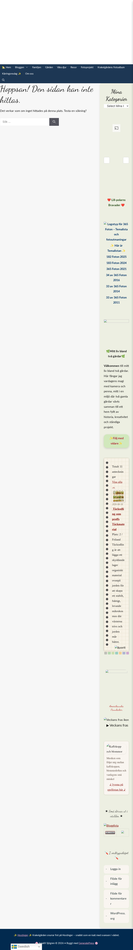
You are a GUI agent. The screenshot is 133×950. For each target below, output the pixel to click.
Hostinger (23, 935)
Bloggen (19, 67)
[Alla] (105, 653)
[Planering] (123, 653)
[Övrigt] (127, 653)
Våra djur (61, 67)
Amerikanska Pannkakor (116, 708)
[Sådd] (109, 653)
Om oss (29, 74)
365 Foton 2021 (116, 269)
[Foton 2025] (116, 232)
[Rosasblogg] (116, 826)
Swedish (23, 946)
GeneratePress (86, 943)
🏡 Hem (6, 67)
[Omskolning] (113, 653)
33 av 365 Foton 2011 (116, 300)
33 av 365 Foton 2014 (116, 289)
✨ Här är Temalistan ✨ (116, 248)
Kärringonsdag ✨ (11, 74)
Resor (74, 67)
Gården (49, 67)
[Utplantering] (116, 653)
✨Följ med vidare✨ (116, 441)
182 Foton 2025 (116, 256)
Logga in (115, 869)
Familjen (36, 67)
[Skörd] (120, 653)
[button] (3, 80)
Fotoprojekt (87, 67)
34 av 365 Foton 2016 (116, 278)
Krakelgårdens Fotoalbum (111, 67)
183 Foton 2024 (116, 263)
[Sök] (54, 122)
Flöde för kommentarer (118, 898)
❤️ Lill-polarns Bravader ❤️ (116, 203)
